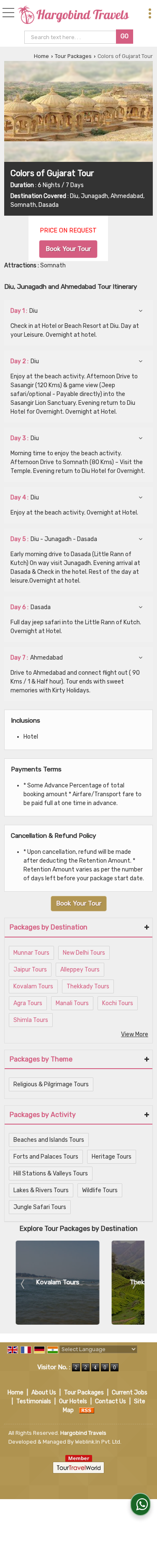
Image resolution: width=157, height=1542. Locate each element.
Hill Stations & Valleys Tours (50, 1173)
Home (41, 56)
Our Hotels (73, 1401)
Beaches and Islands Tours (48, 1139)
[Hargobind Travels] (73, 15)
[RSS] (86, 1410)
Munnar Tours (31, 952)
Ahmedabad (36, 657)
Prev (23, 1284)
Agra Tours (27, 1003)
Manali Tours (72, 1003)
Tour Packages (73, 56)
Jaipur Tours (30, 969)
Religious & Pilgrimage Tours (51, 1084)
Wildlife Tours (100, 1190)
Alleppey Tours (80, 969)
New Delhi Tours (84, 952)
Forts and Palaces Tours (45, 1156)
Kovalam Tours (33, 986)
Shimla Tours (30, 1020)
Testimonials (33, 1401)
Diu (24, 310)
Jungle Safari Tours (39, 1207)
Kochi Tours (117, 1003)
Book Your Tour (68, 249)
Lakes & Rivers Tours (41, 1190)
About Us (43, 1392)
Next (133, 1284)
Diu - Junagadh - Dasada (53, 539)
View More (134, 1034)
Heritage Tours (111, 1156)
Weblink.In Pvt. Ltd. (98, 1442)
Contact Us (110, 1401)
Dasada (30, 607)
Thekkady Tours (88, 986)
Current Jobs (129, 1392)
